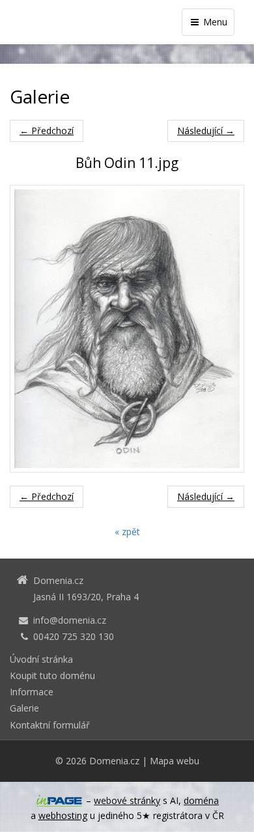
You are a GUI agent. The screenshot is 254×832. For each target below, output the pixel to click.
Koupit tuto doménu (52, 675)
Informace (31, 692)
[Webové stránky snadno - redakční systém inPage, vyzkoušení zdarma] (59, 800)
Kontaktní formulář (50, 725)
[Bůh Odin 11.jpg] (127, 328)
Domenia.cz (114, 761)
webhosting (62, 815)
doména (201, 800)
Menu (214, 22)
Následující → (205, 130)
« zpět (127, 531)
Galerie (24, 708)
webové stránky (127, 800)
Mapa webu (174, 761)
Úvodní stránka (41, 659)
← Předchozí (47, 130)
